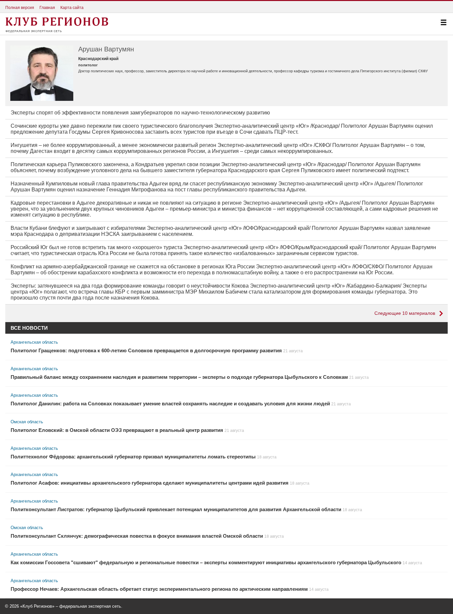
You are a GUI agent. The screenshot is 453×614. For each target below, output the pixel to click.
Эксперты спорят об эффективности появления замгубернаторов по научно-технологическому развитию (140, 112)
